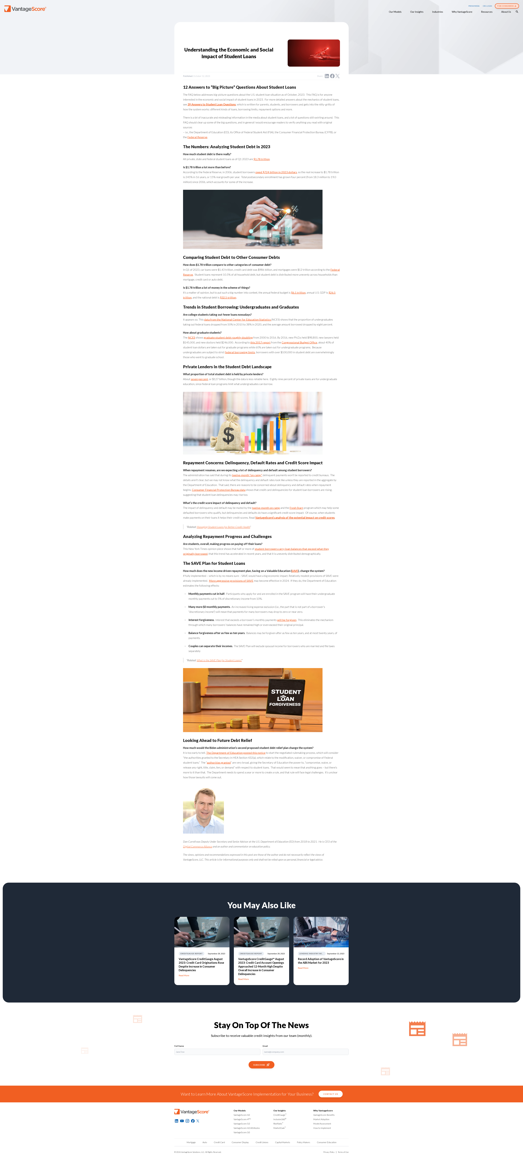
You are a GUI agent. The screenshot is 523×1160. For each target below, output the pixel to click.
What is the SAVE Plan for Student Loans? (219, 660)
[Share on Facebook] (332, 76)
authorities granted (219, 762)
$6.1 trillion (298, 292)
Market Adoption (321, 1119)
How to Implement (322, 1128)
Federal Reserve (197, 137)
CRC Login (487, 6)
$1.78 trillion (261, 159)
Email (265, 1046)
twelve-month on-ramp (266, 507)
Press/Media (474, 6)
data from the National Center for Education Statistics (237, 319)
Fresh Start (296, 507)
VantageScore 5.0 (242, 1123)
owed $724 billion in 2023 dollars (276, 172)
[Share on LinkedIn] (327, 76)
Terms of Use (343, 1152)
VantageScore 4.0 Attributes (247, 1128)
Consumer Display (240, 1142)
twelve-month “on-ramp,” (247, 475)
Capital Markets (282, 1142)
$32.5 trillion (228, 297)
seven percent (199, 379)
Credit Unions (262, 1142)
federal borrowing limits (240, 352)
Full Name (179, 1046)
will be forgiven (286, 619)
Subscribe (259, 1065)
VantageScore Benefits (324, 1115)
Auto (205, 1142)
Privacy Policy (329, 1152)
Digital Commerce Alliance (197, 846)
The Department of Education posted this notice (235, 752)
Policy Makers (303, 1142)
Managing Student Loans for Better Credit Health (223, 526)
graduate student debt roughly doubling (228, 337)
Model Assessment (322, 1123)
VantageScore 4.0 (242, 1115)
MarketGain (279, 1128)
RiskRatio (278, 1123)
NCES (191, 337)
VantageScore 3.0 (242, 1132)
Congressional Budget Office (299, 342)
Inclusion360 (279, 1119)
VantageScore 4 (242, 1119)
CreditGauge (280, 1115)
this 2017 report (260, 342)
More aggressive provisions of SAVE (231, 580)
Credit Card (219, 1142)
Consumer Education (326, 1142)
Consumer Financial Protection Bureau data (218, 489)
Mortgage (191, 1142)
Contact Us (330, 1094)
